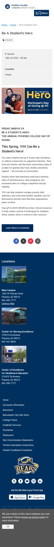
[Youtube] (27, 481)
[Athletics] (27, 465)
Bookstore (8, 410)
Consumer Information (13, 405)
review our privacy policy (33, 517)
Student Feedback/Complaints (17, 450)
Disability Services (12, 425)
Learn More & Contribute (17, 228)
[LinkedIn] (40, 481)
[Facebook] (20, 481)
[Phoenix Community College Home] (20, 6)
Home (4, 25)
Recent (10, 54)
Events (13, 25)
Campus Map (8, 303)
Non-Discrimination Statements (18, 440)
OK (8, 527)
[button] (16, 241)
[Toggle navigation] (41, 13)
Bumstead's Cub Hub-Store (16, 415)
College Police (10, 420)
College (8, 40)
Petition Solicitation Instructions (18, 445)
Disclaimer (8, 430)
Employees (8, 435)
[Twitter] (14, 481)
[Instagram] (33, 481)
